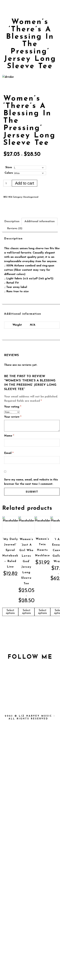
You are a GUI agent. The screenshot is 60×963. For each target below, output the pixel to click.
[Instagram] (56, 4)
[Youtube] (49, 4)
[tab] (13, 221)
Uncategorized (30, 197)
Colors (9, 173)
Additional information (39, 221)
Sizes (8, 167)
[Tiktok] (52, 4)
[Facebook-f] (10, 691)
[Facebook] (46, 4)
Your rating (12, 406)
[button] (39, 4)
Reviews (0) (14, 228)
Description (11, 221)
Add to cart (24, 183)
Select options (10, 612)
